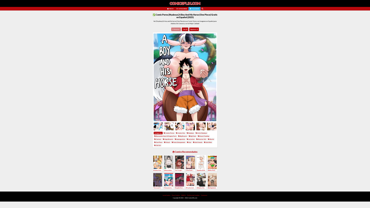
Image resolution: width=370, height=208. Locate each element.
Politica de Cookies (193, 195)
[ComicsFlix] (185, 3)
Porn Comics (176, 195)
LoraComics (166, 195)
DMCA (183, 195)
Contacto (204, 195)
